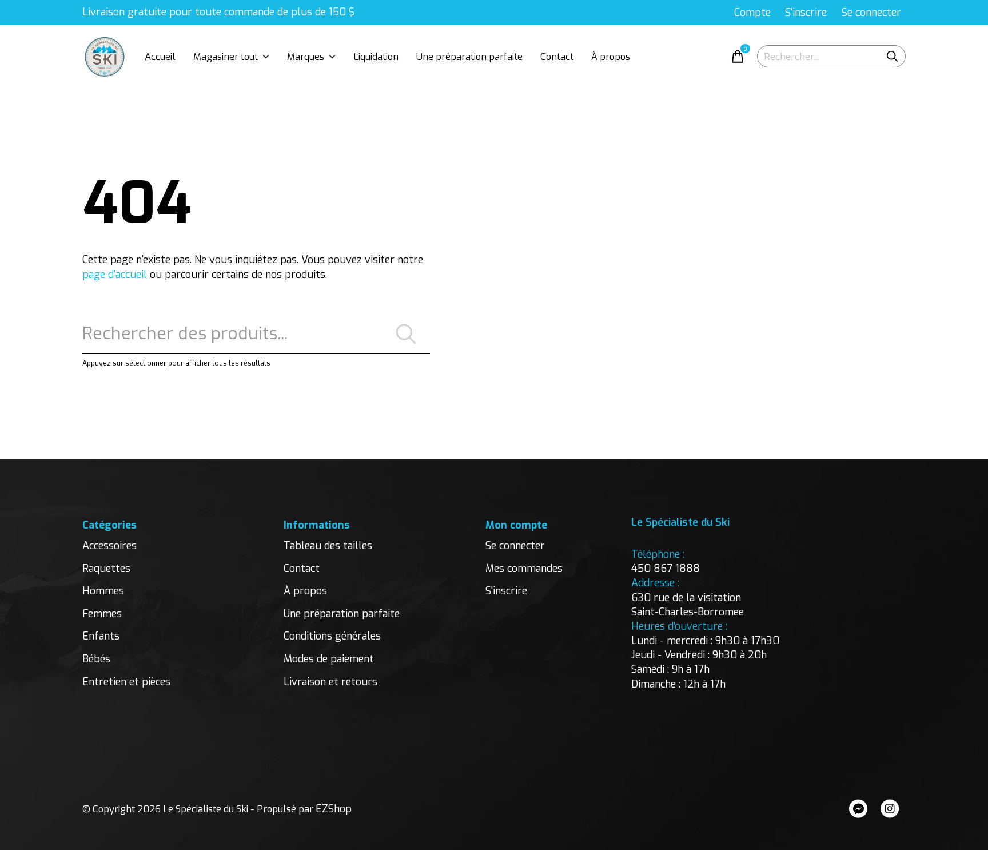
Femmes (102, 614)
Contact (556, 56)
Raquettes (106, 568)
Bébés (96, 659)
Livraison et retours (330, 682)
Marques (305, 56)
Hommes (103, 591)
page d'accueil (114, 274)
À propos (610, 56)
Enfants (100, 636)
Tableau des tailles (328, 546)
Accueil (160, 56)
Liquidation (376, 56)
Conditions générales (332, 636)
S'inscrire (506, 591)
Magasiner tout (225, 56)
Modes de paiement (329, 659)
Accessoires (109, 546)
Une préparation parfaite (469, 56)
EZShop (334, 809)
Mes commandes (524, 568)
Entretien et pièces (126, 682)
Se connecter (515, 546)
